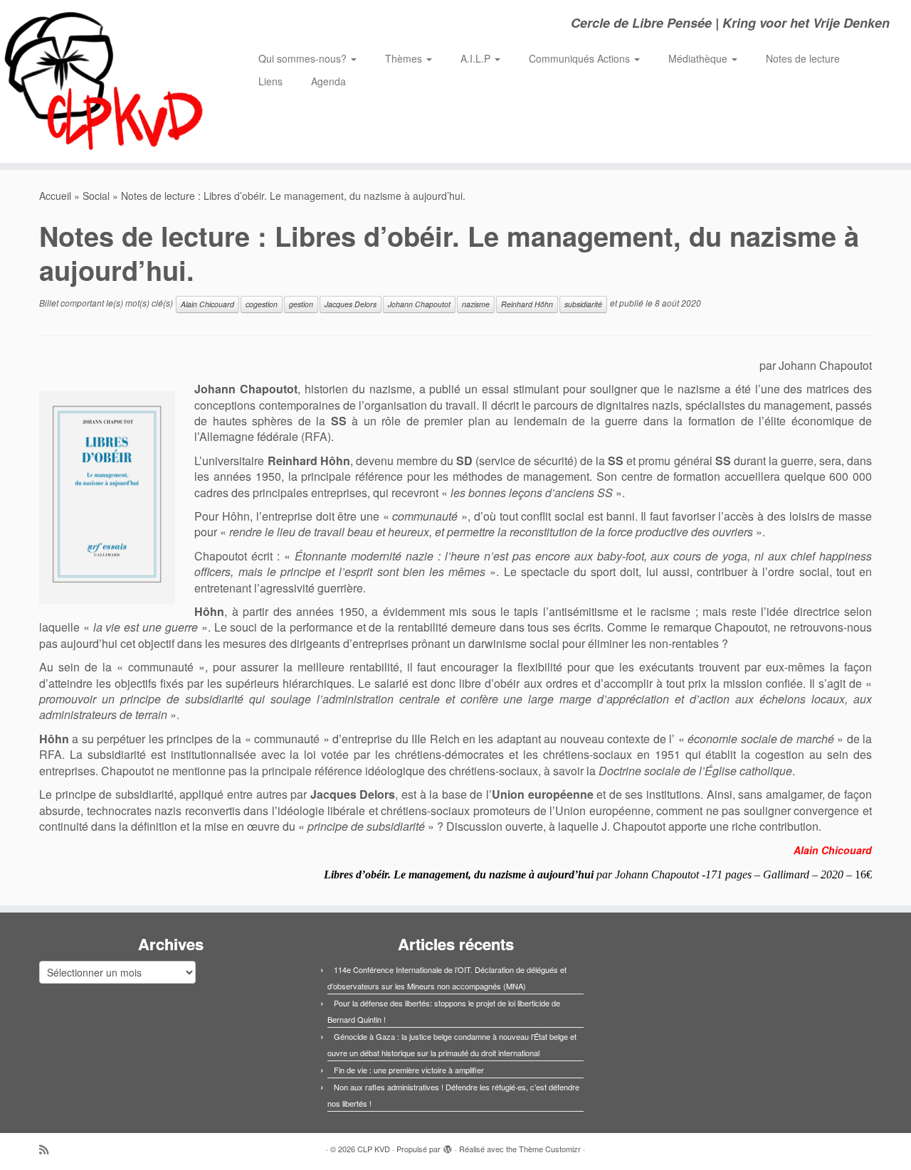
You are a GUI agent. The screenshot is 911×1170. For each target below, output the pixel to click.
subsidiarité (583, 304)
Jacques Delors (350, 304)
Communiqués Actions (581, 58)
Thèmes (405, 58)
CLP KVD (373, 1148)
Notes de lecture (803, 58)
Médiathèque (699, 58)
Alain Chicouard (207, 304)
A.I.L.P (476, 58)
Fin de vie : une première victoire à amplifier (409, 1069)
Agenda (328, 81)
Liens (270, 81)
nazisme (476, 304)
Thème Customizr (550, 1148)
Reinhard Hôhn (527, 304)
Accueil (55, 195)
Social (96, 195)
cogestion (262, 304)
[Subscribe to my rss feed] (48, 1149)
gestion (301, 304)
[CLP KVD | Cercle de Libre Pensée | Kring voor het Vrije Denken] (105, 81)
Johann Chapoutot (419, 304)
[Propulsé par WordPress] (448, 1146)
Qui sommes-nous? (303, 58)
